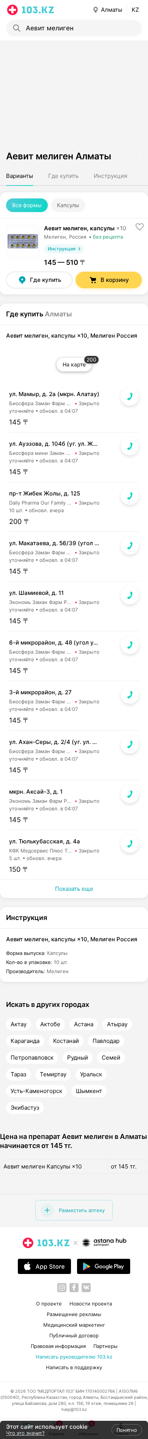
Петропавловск (32, 1058)
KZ (135, 9)
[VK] (86, 1287)
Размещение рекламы (74, 1314)
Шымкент (89, 1091)
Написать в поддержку (74, 1367)
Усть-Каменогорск (36, 1091)
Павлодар (106, 1041)
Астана (83, 1024)
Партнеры (105, 1346)
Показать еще (74, 889)
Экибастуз (25, 1108)
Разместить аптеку (82, 1210)
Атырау (117, 1024)
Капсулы (68, 205)
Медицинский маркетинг (74, 1325)
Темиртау (53, 1074)
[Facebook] (74, 1287)
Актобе (50, 1024)
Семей (111, 1058)
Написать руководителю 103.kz (74, 1357)
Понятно (127, 1430)
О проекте (49, 1304)
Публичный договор (74, 1335)
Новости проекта (90, 1304)
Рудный (77, 1058)
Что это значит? (25, 1433)
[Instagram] (61, 1287)
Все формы (27, 205)
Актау (19, 1024)
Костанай (66, 1041)
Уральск (91, 1074)
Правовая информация (58, 1346)
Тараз (18, 1074)
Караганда (25, 1041)
